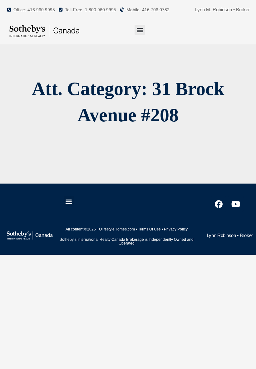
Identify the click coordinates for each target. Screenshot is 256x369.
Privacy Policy (176, 229)
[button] (140, 30)
